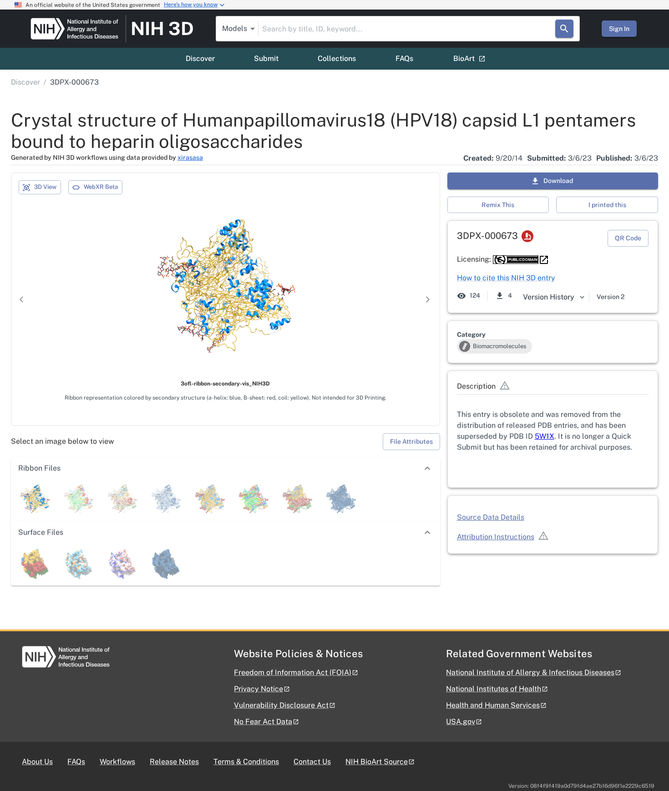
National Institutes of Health (493, 689)
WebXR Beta (101, 186)
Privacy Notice (258, 689)
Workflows (117, 761)
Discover (200, 58)
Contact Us (312, 761)
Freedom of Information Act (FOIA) (292, 672)
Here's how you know (191, 4)
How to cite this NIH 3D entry (506, 278)
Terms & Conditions (246, 761)
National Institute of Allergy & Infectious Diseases (530, 672)
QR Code (628, 238)
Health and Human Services (493, 705)
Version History (548, 297)
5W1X (544, 436)
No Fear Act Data (263, 721)
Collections (337, 58)
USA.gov (460, 721)
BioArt (464, 58)
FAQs (404, 58)
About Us (37, 761)
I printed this (607, 204)
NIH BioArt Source (376, 761)
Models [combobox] (234, 28)
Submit (266, 58)
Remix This (497, 204)
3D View (45, 186)
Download (558, 180)
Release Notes (174, 761)
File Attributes (411, 441)
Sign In (619, 28)
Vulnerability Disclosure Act (281, 705)
